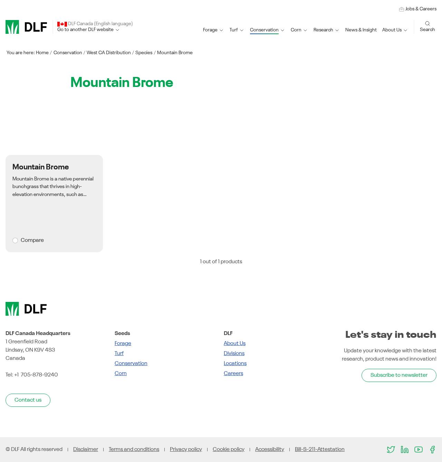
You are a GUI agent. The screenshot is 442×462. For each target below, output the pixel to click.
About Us (235, 343)
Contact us (28, 400)
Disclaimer (85, 449)
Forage (123, 343)
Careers (233, 373)
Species (143, 52)
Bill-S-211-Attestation (320, 449)
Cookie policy (228, 449)
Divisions (234, 353)
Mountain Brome (175, 52)
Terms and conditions (134, 449)
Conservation (68, 52)
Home (42, 52)
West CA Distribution (109, 52)
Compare (32, 240)
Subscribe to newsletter (399, 375)
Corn (121, 373)
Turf (119, 353)
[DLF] (26, 27)
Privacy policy (186, 449)
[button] (213, 30)
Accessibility (269, 449)
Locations (235, 363)
